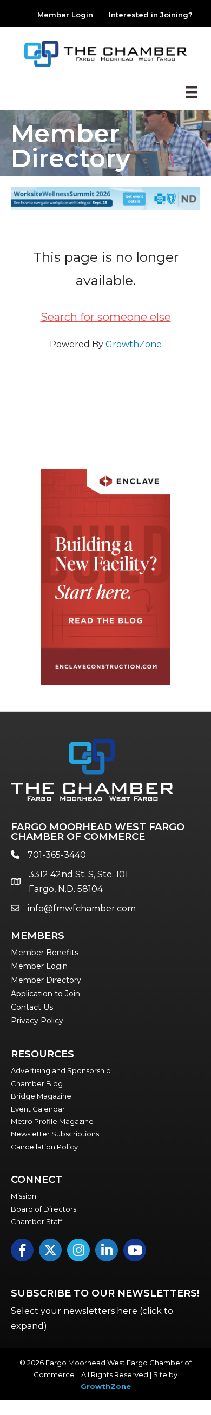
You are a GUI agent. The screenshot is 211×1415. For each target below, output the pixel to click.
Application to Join (45, 994)
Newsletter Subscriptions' (56, 1133)
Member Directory (46, 980)
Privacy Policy (37, 1021)
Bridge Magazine (41, 1096)
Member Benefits (44, 952)
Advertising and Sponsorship (61, 1070)
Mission (23, 1196)
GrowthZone (134, 344)
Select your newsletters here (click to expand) (92, 1318)
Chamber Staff (36, 1221)
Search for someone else (106, 316)
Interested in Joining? (151, 14)
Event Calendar (38, 1109)
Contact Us (32, 1007)
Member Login (65, 14)
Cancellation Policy (44, 1146)
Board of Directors (43, 1209)
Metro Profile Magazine (52, 1121)
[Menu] (191, 92)
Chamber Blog (37, 1083)
